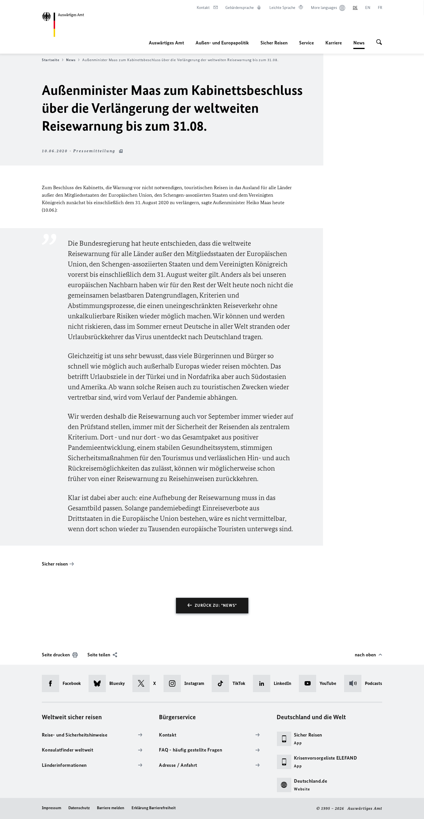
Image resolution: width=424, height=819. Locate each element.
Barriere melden (110, 807)
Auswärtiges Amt (166, 43)
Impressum (51, 807)
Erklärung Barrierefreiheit (154, 807)
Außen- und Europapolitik (222, 43)
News (359, 44)
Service (306, 43)
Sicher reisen (55, 564)
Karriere (333, 43)
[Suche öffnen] (379, 42)
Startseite (50, 60)
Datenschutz (79, 807)
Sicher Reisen (274, 43)
